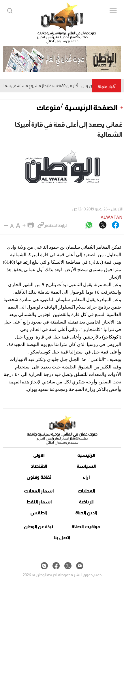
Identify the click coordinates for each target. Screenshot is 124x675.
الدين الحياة (86, 512)
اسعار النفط (39, 501)
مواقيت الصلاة (86, 526)
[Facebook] (115, 225)
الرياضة (86, 501)
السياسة (86, 466)
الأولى (39, 455)
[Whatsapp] (89, 225)
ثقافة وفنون (39, 477)
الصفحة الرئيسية (91, 107)
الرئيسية (86, 455)
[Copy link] (40, 225)
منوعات (48, 107)
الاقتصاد (39, 466)
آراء (86, 477)
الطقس (39, 512)
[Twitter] (103, 225)
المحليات (86, 490)
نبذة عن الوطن (38, 526)
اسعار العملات (39, 490)
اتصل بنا (62, 537)
